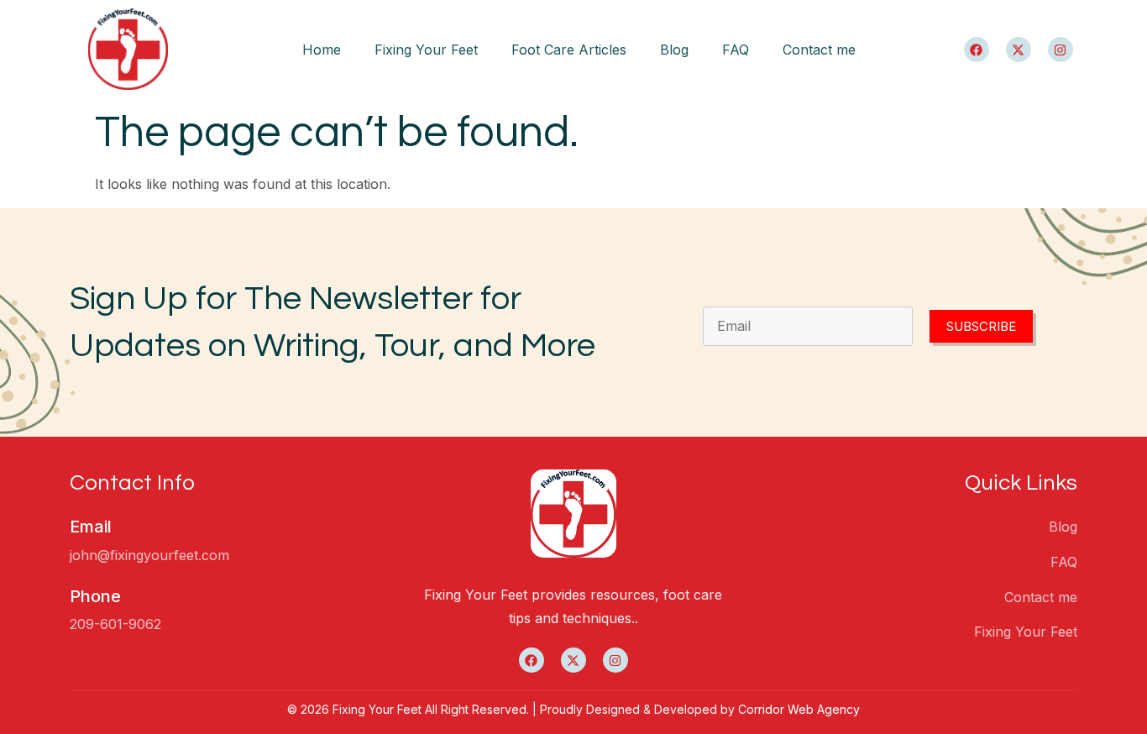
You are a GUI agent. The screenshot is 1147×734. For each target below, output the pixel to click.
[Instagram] (1060, 49)
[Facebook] (976, 49)
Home (321, 49)
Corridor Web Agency (799, 709)
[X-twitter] (1018, 49)
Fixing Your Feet (426, 49)
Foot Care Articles (568, 49)
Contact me (819, 49)
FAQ (735, 49)
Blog (674, 49)
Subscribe (981, 326)
